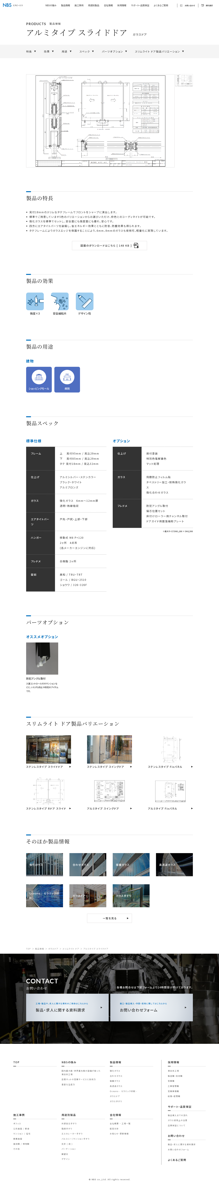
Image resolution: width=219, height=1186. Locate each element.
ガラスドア (53, 948)
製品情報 (39, 948)
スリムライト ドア (71, 948)
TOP (28, 948)
